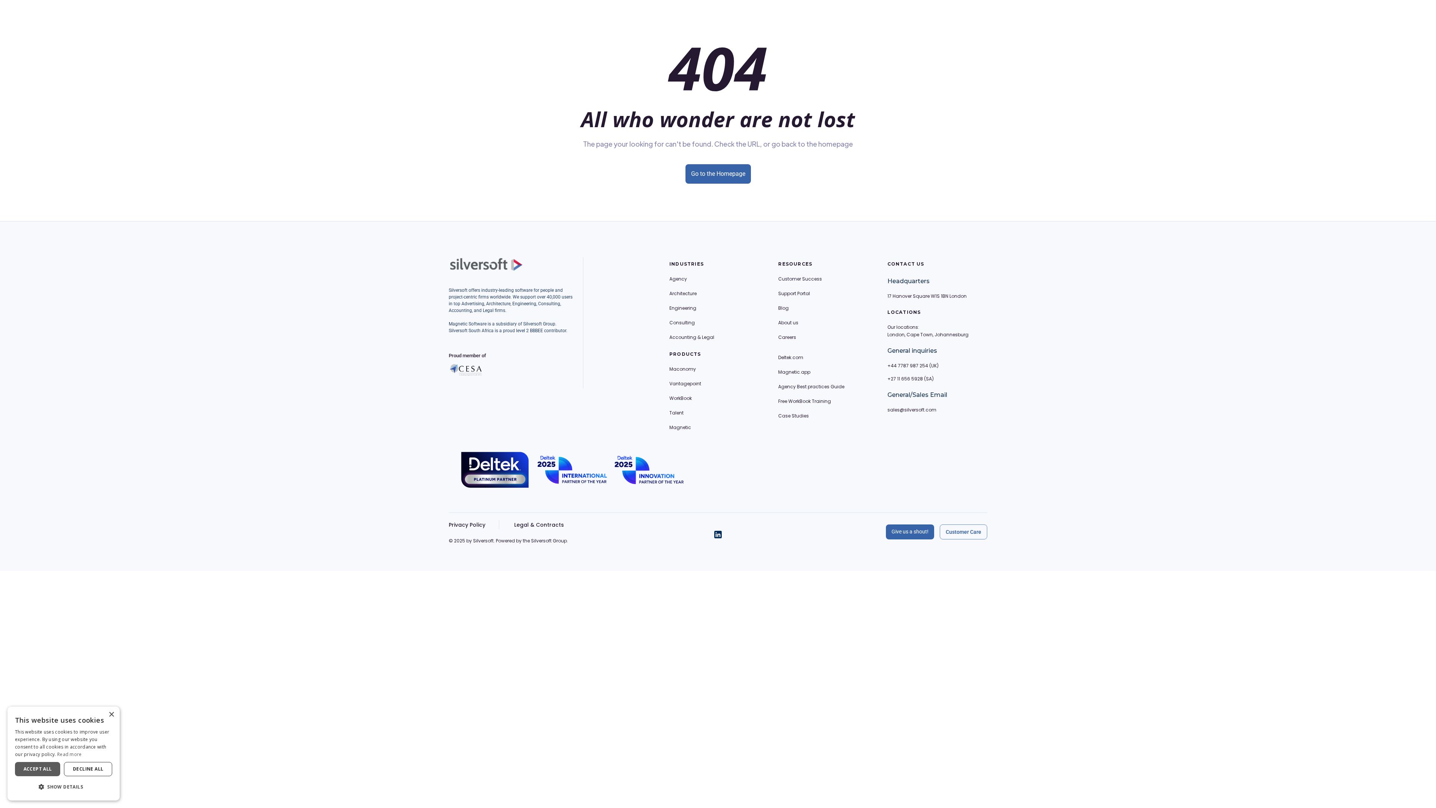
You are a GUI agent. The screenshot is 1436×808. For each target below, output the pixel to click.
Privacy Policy (467, 525)
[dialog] (63, 754)
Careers (787, 337)
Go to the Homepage (718, 173)
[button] (63, 787)
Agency (678, 279)
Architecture (683, 293)
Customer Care (963, 532)
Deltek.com (790, 357)
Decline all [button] (88, 769)
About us (788, 322)
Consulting (682, 322)
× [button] (111, 714)
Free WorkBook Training (804, 401)
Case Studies (793, 416)
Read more (69, 754)
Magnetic (680, 427)
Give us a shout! (910, 532)
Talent (676, 413)
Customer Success (800, 279)
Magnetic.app (794, 372)
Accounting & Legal (691, 337)
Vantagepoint (685, 383)
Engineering (682, 308)
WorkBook (680, 398)
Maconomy (682, 369)
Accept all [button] (38, 769)
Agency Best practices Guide (811, 386)
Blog (783, 308)
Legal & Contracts (539, 525)
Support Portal (794, 293)
